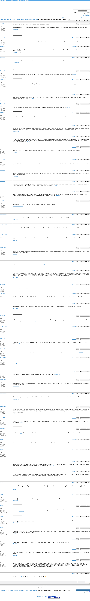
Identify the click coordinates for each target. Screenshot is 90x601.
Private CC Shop (53, 465)
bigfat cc (21, 422)
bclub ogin (81, 352)
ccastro (21, 433)
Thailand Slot (15, 567)
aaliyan (1, 449)
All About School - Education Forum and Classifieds (10, 19)
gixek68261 (2, 23)
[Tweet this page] (85, 591)
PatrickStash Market (85, 41)
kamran (1, 439)
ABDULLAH (2, 37)
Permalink (74, 37)
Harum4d (15, 533)
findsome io (15, 254)
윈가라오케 (21, 511)
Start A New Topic (72, 20)
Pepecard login (16, 29)
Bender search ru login (16, 131)
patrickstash (15, 500)
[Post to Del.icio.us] (89, 591)
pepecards (15, 117)
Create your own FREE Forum (41, 596)
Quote (81, 37)
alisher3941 (2, 261)
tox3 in (14, 476)
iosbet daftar (15, 522)
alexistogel (15, 543)
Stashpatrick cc (16, 386)
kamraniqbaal (2, 46)
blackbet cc (15, 444)
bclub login (15, 363)
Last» (72, 581)
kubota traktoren (16, 399)
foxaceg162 (2, 417)
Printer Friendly (87, 20)
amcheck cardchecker (17, 86)
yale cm (14, 331)
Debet (14, 229)
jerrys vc (14, 489)
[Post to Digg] (87, 591)
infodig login (15, 277)
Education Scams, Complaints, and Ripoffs (29, 19)
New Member (87, 14)
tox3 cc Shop (33, 321)
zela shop (74, 74)
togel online (15, 555)
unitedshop (15, 52)
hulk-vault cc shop (15, 176)
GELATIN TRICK (15, 219)
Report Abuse (44, 597)
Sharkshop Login (56, 374)
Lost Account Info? (86, 15)
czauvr (49, 453)
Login (88, 12)
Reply (77, 20)
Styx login (15, 240)
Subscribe (81, 20)
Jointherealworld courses (18, 206)
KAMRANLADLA (3, 214)
